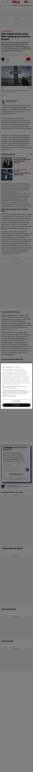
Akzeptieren (16, 405)
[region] (16, 386)
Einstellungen (16, 401)
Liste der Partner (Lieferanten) (9, 396)
